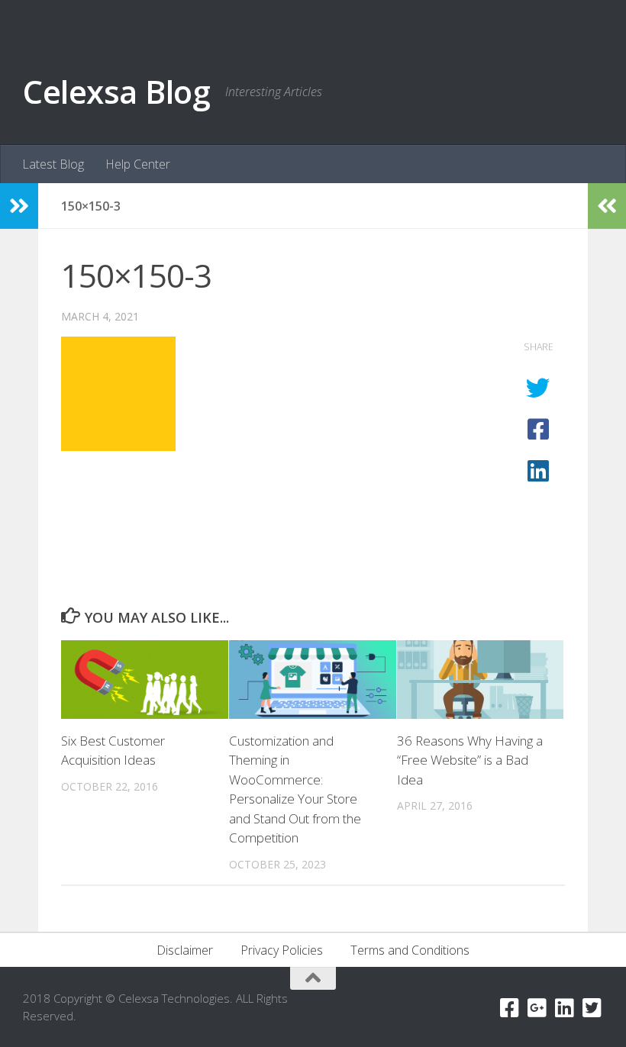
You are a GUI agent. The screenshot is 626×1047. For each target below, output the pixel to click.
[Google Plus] (537, 1008)
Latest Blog (53, 164)
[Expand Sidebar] (19, 206)
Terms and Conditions (410, 950)
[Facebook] (510, 1008)
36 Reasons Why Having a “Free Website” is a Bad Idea (470, 760)
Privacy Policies (281, 950)
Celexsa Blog (116, 91)
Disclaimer (184, 950)
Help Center (137, 164)
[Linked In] (565, 1008)
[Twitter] (592, 1008)
